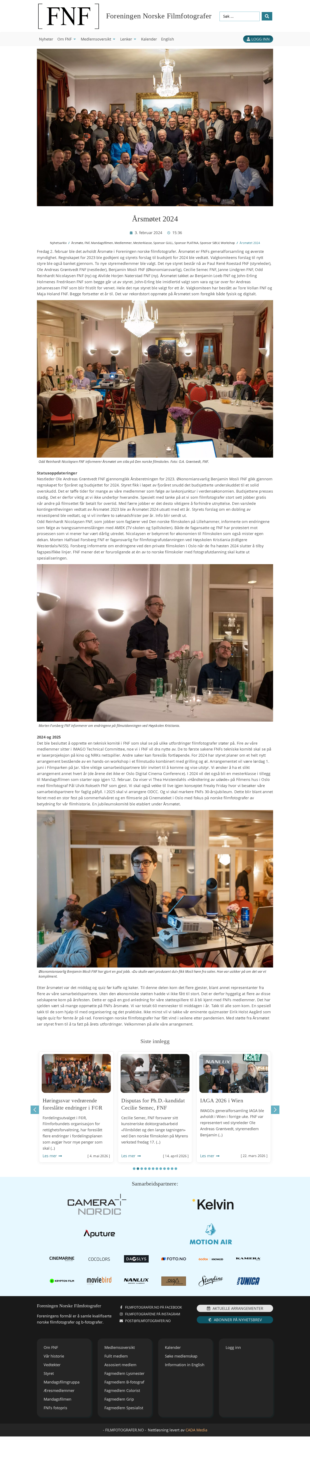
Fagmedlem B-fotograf (124, 1382)
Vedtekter (52, 1364)
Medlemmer (123, 243)
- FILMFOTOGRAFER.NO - (124, 1429)
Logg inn (233, 1347)
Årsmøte (77, 243)
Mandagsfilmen (102, 243)
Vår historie (54, 1356)
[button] (67, 39)
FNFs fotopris (55, 1407)
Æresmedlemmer (59, 1390)
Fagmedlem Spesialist (123, 1407)
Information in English (184, 1364)
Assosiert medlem (120, 1364)
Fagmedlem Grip (119, 1399)
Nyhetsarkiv (58, 243)
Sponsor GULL (163, 243)
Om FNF (51, 1347)
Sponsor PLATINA (186, 243)
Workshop (228, 243)
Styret (49, 1373)
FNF (87, 243)
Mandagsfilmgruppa (62, 1382)
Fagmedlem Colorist (122, 1390)
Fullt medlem (116, 1356)
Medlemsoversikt (119, 1347)
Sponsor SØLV (209, 243)
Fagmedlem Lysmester (124, 1373)
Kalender (173, 1347)
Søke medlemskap (181, 1356)
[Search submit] (267, 16)
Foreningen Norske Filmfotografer (159, 16)
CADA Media (196, 1429)
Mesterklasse (142, 243)
